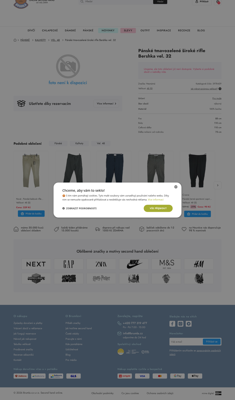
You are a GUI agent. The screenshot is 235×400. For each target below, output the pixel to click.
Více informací (156, 199)
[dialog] (117, 200)
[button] (79, 208)
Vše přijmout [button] (158, 208)
